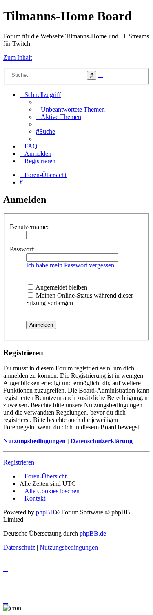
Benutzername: (29, 226)
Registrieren (18, 462)
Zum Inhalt (17, 57)
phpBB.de (93, 533)
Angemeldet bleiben (60, 287)
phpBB (45, 512)
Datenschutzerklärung (102, 441)
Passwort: (22, 249)
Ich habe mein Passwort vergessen (70, 265)
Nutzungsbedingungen (34, 441)
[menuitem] (70, 109)
